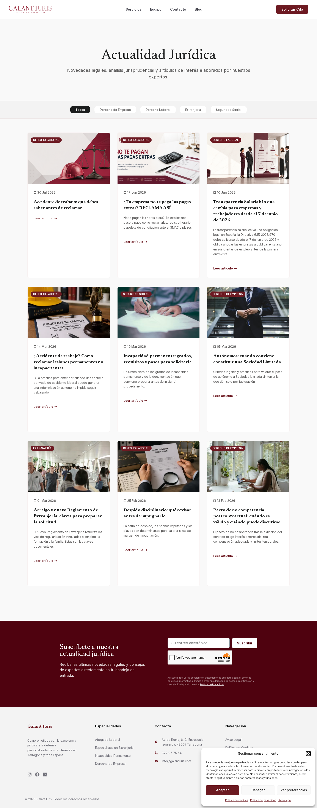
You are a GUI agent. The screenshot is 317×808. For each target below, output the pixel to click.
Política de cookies (236, 800)
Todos (80, 110)
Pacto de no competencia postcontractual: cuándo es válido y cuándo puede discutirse (246, 516)
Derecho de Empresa (115, 110)
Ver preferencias (294, 790)
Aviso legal (284, 800)
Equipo (156, 9)
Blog (198, 9)
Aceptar (222, 790)
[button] (308, 753)
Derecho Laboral (158, 110)
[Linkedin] (45, 774)
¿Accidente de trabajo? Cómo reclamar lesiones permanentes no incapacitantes (68, 362)
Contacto (178, 9)
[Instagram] (29, 774)
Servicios (133, 9)
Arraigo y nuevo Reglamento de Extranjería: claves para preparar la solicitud (68, 516)
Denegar (258, 790)
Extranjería (193, 110)
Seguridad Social (229, 110)
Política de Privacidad (212, 684)
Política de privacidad (263, 800)
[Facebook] (37, 774)
